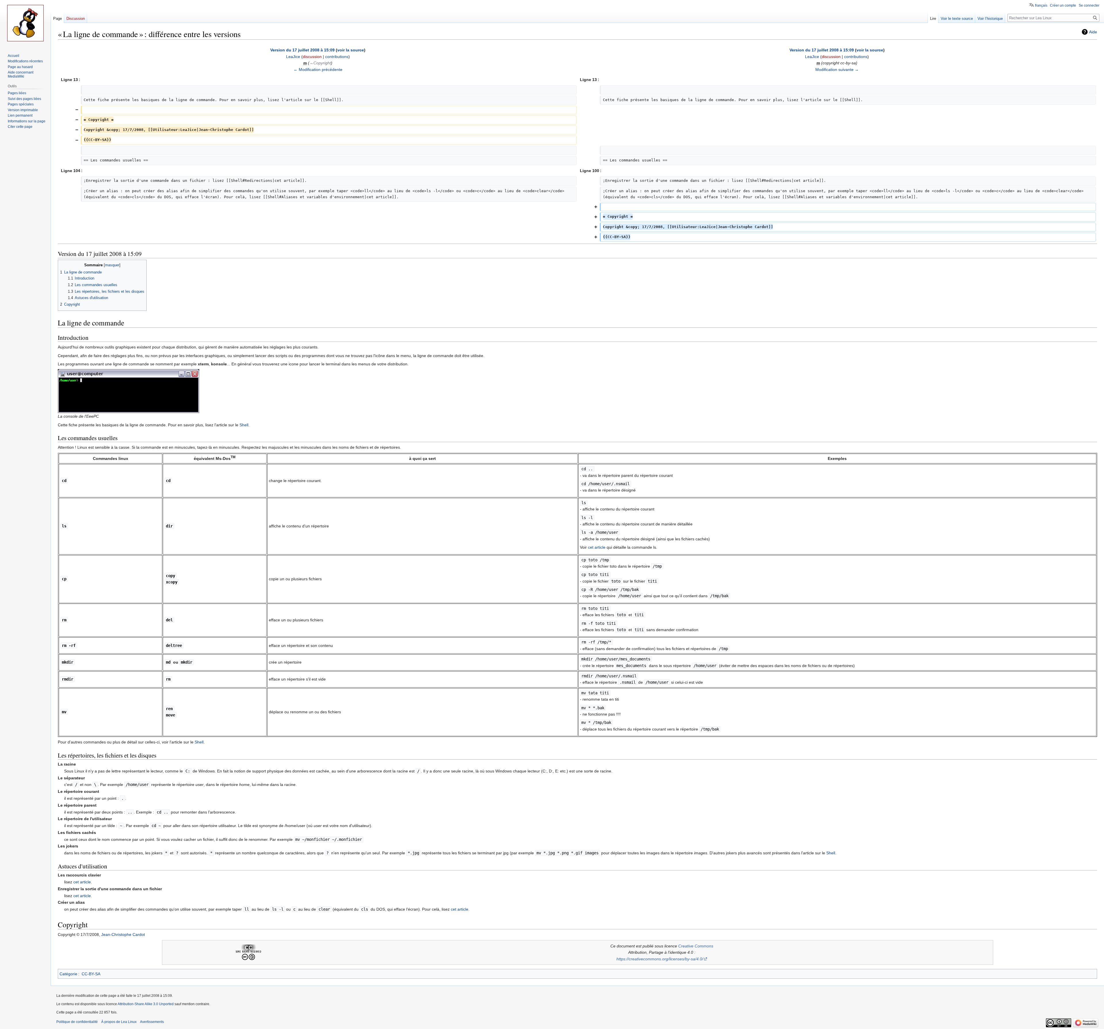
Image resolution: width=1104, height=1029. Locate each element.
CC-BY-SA (91, 974)
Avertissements (152, 1022)
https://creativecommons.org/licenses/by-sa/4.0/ (659, 959)
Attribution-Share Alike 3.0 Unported (146, 1004)
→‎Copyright (320, 63)
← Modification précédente (318, 69)
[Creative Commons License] (248, 948)
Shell (243, 425)
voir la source (350, 50)
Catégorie (68, 974)
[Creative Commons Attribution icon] (244, 956)
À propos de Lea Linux (119, 1022)
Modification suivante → (837, 69)
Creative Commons (695, 946)
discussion (312, 56)
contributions (336, 56)
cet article (596, 547)
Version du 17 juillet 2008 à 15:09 (302, 50)
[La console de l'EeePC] (128, 391)
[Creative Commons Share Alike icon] (251, 956)
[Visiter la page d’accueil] (25, 23)
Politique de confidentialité (77, 1022)
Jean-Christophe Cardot (123, 934)
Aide (1093, 32)
